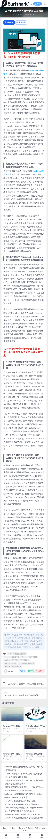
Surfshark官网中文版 (29, 657)
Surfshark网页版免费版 (12, 666)
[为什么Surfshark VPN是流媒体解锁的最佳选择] (35, 714)
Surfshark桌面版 (10, 663)
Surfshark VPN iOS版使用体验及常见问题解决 (12, 727)
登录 (38, 4)
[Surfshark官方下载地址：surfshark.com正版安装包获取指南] (12, 742)
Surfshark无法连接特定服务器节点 (16, 660)
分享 (23, 671)
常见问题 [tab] (22, 22)
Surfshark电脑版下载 (26, 663)
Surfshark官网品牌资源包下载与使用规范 (35, 755)
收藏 (32, 671)
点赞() (40, 671)
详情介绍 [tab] (10, 22)
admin (10, 671)
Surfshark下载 (33, 828)
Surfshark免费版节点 (11, 657)
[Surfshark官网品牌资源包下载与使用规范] (35, 742)
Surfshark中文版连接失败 (17, 654)
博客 (27, 14)
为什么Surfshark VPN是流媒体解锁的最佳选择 (35, 727)
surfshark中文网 (21, 828)
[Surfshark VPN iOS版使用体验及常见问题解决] (12, 714)
